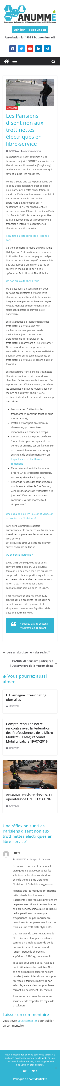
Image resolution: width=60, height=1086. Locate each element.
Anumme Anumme (32, 150)
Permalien (46, 859)
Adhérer (19, 30)
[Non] (56, 1068)
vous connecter (27, 1021)
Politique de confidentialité (30, 1079)
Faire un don (37, 30)
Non (34, 1071)
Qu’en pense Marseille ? (19, 554)
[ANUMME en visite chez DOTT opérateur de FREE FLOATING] (30, 763)
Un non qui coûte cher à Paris (22, 280)
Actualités (12, 108)
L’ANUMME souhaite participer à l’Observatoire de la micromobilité (31, 663)
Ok (24, 1071)
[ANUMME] (7, 61)
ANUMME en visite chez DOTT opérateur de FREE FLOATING (29, 796)
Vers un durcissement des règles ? (28, 652)
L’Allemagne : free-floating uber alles (26, 697)
